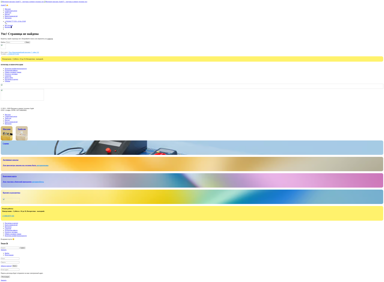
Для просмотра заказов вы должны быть (20, 167)
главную (50, 40)
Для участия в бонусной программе (17, 183)
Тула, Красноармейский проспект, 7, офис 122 (24, 53)
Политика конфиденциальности (16, 70)
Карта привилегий (11, 17)
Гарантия (8, 77)
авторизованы (42, 167)
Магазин (8, 10)
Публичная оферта (11, 72)
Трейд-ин (8, 14)
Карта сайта (9, 79)
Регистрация (9, 256)
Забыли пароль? (6, 267)
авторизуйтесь (38, 183)
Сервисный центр (11, 12)
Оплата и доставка (11, 75)
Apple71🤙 (4, 6)
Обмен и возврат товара (13, 73)
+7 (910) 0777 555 (8, 217)
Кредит (7, 15)
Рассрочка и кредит (11, 81)
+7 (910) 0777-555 (13, 55)
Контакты (8, 19)
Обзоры (7, 82)
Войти (7, 254)
